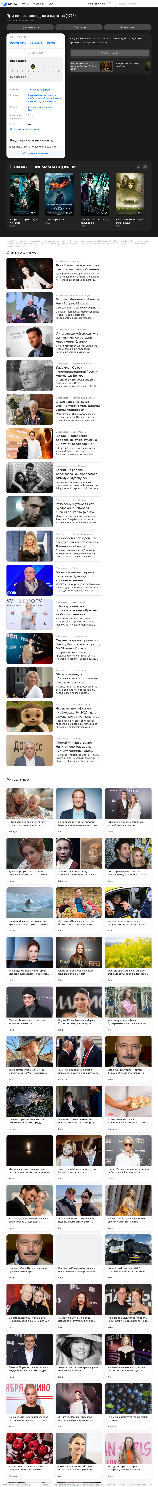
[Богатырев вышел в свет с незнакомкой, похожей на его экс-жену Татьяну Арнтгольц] (128, 861)
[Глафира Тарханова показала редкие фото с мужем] (79, 960)
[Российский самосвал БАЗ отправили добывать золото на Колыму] (128, 1257)
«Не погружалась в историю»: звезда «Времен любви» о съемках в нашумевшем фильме (76, 610)
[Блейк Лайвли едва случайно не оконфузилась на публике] (128, 1208)
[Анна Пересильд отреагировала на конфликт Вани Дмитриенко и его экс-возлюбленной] (128, 1307)
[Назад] (138, 167)
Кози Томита (45, 98)
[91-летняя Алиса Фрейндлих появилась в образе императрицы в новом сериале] (79, 1109)
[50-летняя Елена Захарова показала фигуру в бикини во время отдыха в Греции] (79, 1307)
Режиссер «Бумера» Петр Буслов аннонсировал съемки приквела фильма (75, 508)
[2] (18, 71)
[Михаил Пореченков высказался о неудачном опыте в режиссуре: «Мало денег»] (29, 1357)
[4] (28, 71)
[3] (23, 71)
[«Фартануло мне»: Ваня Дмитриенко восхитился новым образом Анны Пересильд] (128, 1010)
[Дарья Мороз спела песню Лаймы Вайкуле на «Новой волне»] (128, 1158)
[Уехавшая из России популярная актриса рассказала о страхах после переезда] (29, 1406)
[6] (39, 71)
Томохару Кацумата (39, 89)
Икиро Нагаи (49, 101)
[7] (44, 71)
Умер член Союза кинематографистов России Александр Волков (76, 371)
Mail (5, 1485)
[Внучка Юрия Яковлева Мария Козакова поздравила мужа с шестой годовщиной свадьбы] (79, 1010)
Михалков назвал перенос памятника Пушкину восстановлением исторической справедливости (75, 576)
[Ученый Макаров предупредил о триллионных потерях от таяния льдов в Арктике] (29, 910)
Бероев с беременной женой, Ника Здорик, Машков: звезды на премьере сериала (78, 303)
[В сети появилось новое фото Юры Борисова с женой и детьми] (29, 1307)
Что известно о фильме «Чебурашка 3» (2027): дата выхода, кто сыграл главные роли (76, 713)
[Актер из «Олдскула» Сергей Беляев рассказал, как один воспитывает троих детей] (79, 910)
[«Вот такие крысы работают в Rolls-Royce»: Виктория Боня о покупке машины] (79, 1456)
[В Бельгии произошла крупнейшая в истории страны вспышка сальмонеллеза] (128, 1109)
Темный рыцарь (54, 219)
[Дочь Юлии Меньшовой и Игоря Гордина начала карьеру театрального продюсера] (79, 1158)
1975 (11, 36)
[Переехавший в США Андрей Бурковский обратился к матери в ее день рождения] (79, 811)
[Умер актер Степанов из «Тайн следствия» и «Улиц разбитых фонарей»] (29, 1059)
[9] (54, 71)
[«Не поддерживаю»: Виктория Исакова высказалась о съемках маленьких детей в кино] (29, 960)
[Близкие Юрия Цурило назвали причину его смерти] (29, 1257)
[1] (13, 71)
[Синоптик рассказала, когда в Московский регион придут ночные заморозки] (29, 1109)
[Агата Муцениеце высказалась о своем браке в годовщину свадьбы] (29, 1208)
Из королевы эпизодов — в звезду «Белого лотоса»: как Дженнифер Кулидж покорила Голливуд (77, 542)
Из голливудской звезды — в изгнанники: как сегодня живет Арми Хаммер (77, 337)
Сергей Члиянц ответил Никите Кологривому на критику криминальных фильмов (74, 747)
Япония (32, 107)
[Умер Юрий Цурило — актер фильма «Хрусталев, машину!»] (128, 1059)
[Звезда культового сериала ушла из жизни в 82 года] (79, 1357)
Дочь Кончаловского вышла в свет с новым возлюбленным (77, 267)
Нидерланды (45, 107)
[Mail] (4, 3)
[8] (49, 71)
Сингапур (33, 110)
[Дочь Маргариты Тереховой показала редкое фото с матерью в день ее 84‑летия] (29, 861)
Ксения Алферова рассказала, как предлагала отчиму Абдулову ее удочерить (76, 474)
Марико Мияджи (37, 95)
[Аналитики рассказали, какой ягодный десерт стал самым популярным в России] (29, 1456)
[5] (34, 71)
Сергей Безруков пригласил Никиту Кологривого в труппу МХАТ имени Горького (78, 644)
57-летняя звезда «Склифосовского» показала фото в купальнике (77, 678)
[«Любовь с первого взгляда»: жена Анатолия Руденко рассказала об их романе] (128, 811)
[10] (59, 71)
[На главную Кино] (12, 3)
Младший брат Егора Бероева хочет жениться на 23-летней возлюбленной (76, 440)
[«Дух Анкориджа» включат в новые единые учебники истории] (79, 1059)
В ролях (14, 95)
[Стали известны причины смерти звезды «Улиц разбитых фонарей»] (29, 1158)
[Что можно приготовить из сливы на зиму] (128, 1406)
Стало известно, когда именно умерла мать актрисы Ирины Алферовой (78, 406)
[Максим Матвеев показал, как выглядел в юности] (29, 1010)
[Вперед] (145, 167)
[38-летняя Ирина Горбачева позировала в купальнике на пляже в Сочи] (79, 1406)
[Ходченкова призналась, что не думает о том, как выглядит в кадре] (128, 1357)
